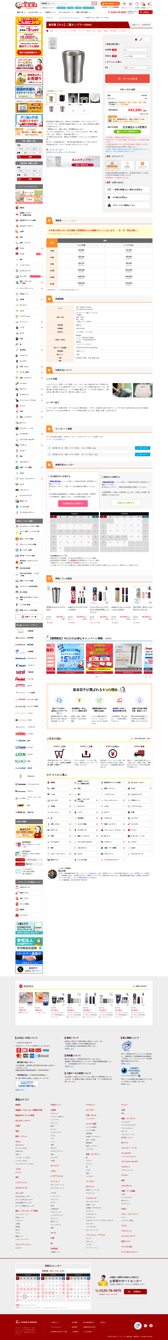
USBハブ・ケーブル (93, 1190)
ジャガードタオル (21, 1161)
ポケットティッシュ (57, 1185)
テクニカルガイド (65, 12)
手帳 (52, 1145)
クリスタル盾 (126, 1247)
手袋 (123, 1110)
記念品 (99, 30)
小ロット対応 (72, 30)
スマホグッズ (91, 1198)
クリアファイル (88, 7)
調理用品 (89, 1143)
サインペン (54, 1123)
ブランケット (126, 1231)
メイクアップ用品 (127, 1220)
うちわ (71, 7)
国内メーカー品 (91, 30)
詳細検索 (44, 3)
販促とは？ (29, 864)
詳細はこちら (19, 1090)
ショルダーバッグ (57, 1215)
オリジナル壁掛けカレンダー (25, 1206)
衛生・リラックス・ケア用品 (26, 1211)
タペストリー (125, 1204)
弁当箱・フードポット (93, 1136)
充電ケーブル (90, 1205)
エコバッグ (54, 1199)
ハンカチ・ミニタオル (22, 1157)
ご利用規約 (75, 1331)
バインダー (54, 1157)
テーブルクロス (126, 1197)
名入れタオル (19, 1145)
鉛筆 (52, 1126)
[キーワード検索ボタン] (94, 3)
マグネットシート (127, 1170)
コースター (89, 1149)
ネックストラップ (128, 1236)
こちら (70, 234)
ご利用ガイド (48, 12)
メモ (52, 1138)
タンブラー (81, 30)
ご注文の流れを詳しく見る (142, 738)
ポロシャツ (89, 1241)
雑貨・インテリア (128, 1118)
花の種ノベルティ (127, 1137)
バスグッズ (19, 1220)
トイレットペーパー (22, 1239)
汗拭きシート (19, 1217)
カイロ (124, 1226)
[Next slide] (150, 676)
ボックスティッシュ (57, 1188)
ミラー (123, 1217)
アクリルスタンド (127, 1128)
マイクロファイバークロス (24, 1164)
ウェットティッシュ (22, 1214)
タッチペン (89, 1211)
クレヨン (54, 1129)
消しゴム (54, 1148)
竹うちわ (18, 1172)
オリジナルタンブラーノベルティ (69, 17)
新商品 (18, 1105)
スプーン (89, 1160)
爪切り (17, 1230)
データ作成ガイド (59, 439)
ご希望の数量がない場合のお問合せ (127, 190)
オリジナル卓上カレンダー (24, 1199)
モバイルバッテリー (92, 1201)
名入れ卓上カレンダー (22, 1196)
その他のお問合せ (119, 197)
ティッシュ (55, 1181)
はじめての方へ (34, 12)
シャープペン (55, 1120)
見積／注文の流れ (82, 12)
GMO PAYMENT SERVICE (79, 880)
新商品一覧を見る (141, 986)
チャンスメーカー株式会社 (87, 873)
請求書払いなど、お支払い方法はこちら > (126, 121)
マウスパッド (90, 1193)
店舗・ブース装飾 (128, 1191)
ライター (124, 1175)
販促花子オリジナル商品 (24, 1115)
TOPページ (49, 17)
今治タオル (19, 1151)
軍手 (122, 1113)
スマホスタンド (91, 1214)
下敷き (53, 1160)
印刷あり (106, 30)
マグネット (125, 1167)
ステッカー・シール (128, 1134)
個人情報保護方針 (88, 1322)
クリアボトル (90, 1119)
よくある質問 (87, 1331)
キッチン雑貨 (90, 1130)
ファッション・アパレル (95, 1235)
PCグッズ (90, 1187)
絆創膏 (17, 1227)
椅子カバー (125, 1200)
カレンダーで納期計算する (129, 131)
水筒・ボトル (91, 1115)
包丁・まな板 (90, 1140)
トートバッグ (55, 1196)
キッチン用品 (91, 1124)
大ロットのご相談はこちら (124, 205)
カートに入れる (130, 78)
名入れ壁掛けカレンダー (23, 1203)
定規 (52, 1154)
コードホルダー (91, 1227)
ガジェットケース (92, 1230)
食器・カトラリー (92, 1146)
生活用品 (54, 1248)
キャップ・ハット (92, 1248)
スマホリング (90, 1217)
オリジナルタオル (21, 1148)
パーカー (89, 1244)
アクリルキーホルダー (128, 1125)
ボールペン (62, 7)
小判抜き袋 (54, 1209)
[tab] (96, 676)
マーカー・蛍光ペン (57, 1116)
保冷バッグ (54, 1221)
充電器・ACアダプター (93, 1208)
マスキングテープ (57, 1151)
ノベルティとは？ (31, 860)
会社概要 (74, 1322)
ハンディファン (21, 1182)
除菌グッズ (19, 1236)
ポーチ (53, 1202)
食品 (17, 1131)
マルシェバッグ (56, 1212)
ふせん (53, 1135)
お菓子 (78, 7)
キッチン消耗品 (91, 1127)
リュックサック (56, 1224)
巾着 (52, 1206)
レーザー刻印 (122, 30)
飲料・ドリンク (21, 1136)
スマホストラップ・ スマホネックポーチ (99, 1220)
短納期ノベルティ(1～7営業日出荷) (28, 1110)
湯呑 (87, 1173)
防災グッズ (125, 1241)
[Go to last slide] (146, 676)
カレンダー (19, 1193)
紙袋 (52, 1228)
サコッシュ (54, 1218)
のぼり (123, 1194)
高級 (51, 30)
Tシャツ (88, 1238)
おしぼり (18, 1248)
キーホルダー (125, 1122)
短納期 (115, 708)
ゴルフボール (126, 1186)
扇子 (17, 1177)
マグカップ (90, 1105)
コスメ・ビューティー (130, 1214)
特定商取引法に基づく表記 (59, 1331)
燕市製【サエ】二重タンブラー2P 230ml (61, 152)
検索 (30, 157)
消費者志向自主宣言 (89, 1327)
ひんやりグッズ (21, 1188)
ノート (53, 1142)
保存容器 (89, 1133)
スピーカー (89, 1223)
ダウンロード (144, 448)
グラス (88, 1170)
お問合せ (146, 12)
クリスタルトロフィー (130, 1252)
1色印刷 (114, 30)
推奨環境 (74, 1327)
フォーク (89, 1164)
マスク (17, 1233)
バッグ (53, 1193)
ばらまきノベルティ (23, 1120)
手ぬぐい (18, 1154)
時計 (123, 1180)
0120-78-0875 (118, 12)
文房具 (53, 1110)
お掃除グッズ (55, 1252)
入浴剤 (17, 1224)
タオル (18, 1142)
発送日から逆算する (126, 503)
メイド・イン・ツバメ (61, 30)
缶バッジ (124, 1131)
